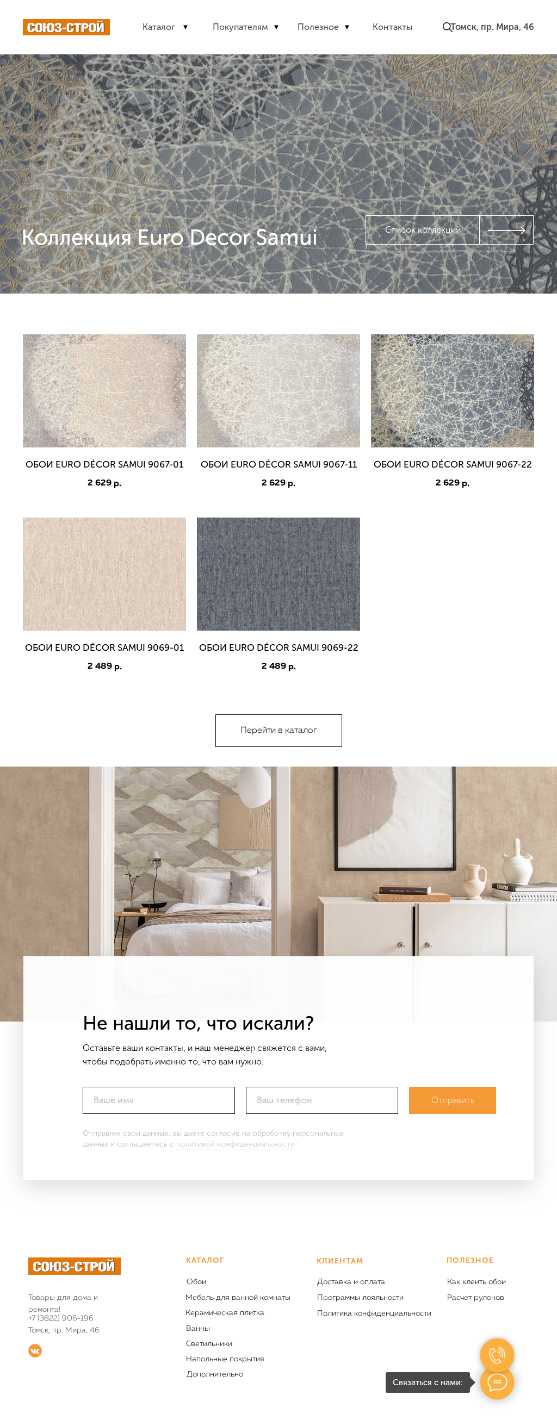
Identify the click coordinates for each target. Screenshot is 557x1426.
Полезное (318, 27)
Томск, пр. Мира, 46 (492, 27)
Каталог (159, 27)
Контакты (392, 27)
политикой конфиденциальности (235, 1144)
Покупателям (240, 27)
